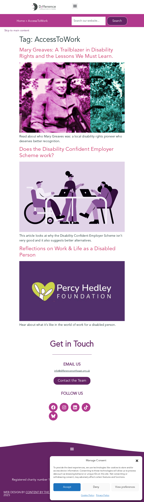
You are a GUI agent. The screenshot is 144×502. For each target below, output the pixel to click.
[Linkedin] (75, 407)
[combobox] (89, 21)
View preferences (125, 487)
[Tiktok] (86, 407)
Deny (96, 487)
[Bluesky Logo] (53, 416)
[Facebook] (53, 407)
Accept (67, 487)
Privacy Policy (102, 495)
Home (21, 21)
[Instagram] (64, 407)
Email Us (72, 364)
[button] (137, 460)
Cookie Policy (87, 495)
